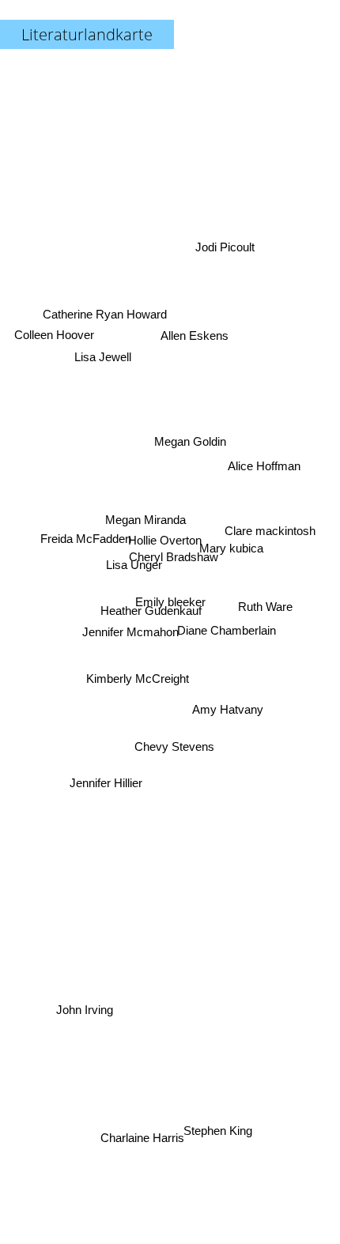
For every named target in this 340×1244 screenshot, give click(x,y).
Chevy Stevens (173, 744)
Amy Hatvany (225, 724)
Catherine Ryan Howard (102, 317)
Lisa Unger (135, 563)
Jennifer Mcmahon (130, 632)
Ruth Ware (266, 621)
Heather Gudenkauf (151, 612)
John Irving (92, 1037)
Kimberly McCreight (136, 672)
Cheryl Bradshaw (173, 557)
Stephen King (220, 1125)
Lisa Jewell (104, 346)
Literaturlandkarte (87, 34)
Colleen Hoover (55, 327)
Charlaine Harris (140, 1137)
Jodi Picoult (228, 255)
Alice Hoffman (265, 465)
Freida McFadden (86, 526)
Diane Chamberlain (227, 611)
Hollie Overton (165, 545)
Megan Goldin (189, 436)
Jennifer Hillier (102, 770)
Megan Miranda (146, 514)
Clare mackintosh (270, 541)
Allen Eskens (193, 332)
